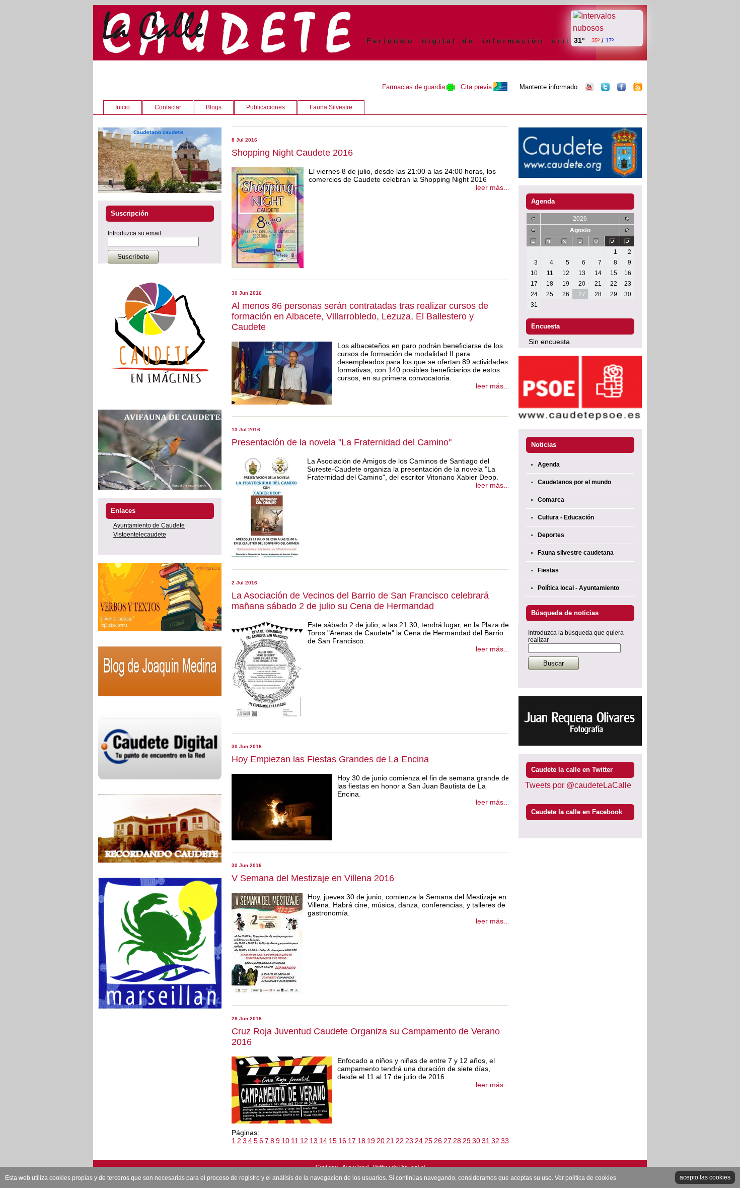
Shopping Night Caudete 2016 (292, 153)
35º (595, 40)
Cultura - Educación (566, 517)
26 (438, 1141)
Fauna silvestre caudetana (576, 552)
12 (304, 1141)
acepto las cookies (705, 1177)
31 (486, 1141)
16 (342, 1141)
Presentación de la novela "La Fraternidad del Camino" (342, 442)
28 (457, 1141)
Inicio (122, 107)
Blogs (213, 107)
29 (467, 1141)
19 (371, 1141)
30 (476, 1141)
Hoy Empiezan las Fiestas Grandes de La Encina (330, 759)
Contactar (168, 107)
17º (610, 40)
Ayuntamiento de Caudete (149, 525)
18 (361, 1141)
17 (352, 1141)
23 (409, 1141)
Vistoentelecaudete (139, 534)
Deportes (551, 535)
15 (333, 1141)
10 (285, 1141)
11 (295, 1141)
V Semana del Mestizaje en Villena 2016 (313, 878)
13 (314, 1141)
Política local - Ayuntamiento (578, 587)
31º (579, 40)
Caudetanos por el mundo (574, 482)
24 (419, 1141)
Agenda (549, 464)
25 (428, 1141)
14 (323, 1141)
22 (400, 1141)
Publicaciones (265, 107)
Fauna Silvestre (331, 107)
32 (495, 1141)
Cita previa (476, 87)
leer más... (492, 187)
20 (381, 1141)
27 (447, 1141)
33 (505, 1141)
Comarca (551, 499)
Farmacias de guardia (413, 87)
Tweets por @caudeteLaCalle (578, 785)
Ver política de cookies (585, 1177)
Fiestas (548, 570)
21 (390, 1141)
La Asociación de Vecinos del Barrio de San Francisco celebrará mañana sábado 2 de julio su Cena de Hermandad (360, 600)
